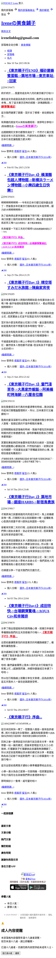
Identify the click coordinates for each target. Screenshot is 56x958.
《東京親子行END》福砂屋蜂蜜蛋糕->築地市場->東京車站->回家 (30, 76)
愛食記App (30, 879)
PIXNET (14, 915)
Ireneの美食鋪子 (18, 23)
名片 (9, 58)
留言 (24, 151)
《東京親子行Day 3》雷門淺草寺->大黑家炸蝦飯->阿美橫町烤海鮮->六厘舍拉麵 (30, 389)
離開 (17, 953)
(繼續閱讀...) (7, 145)
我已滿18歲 (7, 953)
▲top (4, 162)
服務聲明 (32, 918)
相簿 (9, 51)
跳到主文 (6, 31)
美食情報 (25, 45)
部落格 (10, 54)
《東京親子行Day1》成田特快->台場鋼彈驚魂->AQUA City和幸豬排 (29, 611)
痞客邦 (18, 151)
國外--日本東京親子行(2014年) (35, 157)
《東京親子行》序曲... (24, 717)
